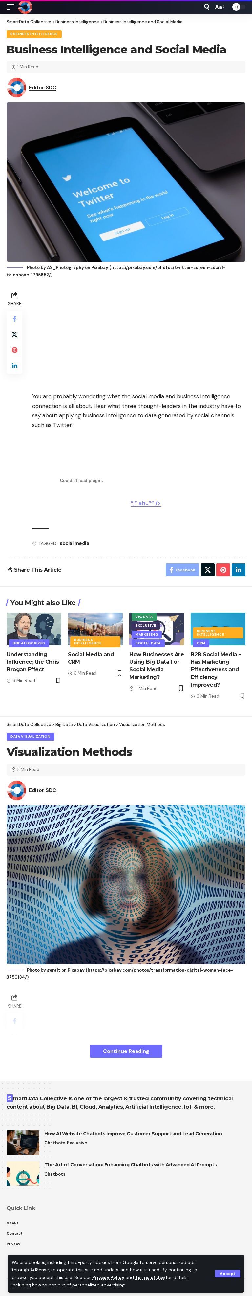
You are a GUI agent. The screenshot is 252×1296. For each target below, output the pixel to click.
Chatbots (54, 1143)
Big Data (144, 617)
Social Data (148, 643)
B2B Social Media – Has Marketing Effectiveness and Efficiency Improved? (216, 669)
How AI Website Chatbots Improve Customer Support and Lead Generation (133, 1134)
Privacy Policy (108, 1277)
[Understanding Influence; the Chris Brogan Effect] (34, 629)
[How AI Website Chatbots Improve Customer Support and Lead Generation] (23, 1142)
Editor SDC (42, 87)
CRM (201, 643)
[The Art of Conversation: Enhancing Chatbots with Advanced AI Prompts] (23, 1173)
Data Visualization (30, 736)
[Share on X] (14, 334)
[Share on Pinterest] (14, 350)
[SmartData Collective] (25, 7)
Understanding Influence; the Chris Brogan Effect (33, 662)
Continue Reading (126, 1051)
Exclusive (146, 625)
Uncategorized (29, 643)
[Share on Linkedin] (14, 366)
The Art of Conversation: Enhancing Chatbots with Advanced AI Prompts (130, 1165)
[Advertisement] (139, 336)
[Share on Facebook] (14, 318)
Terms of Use (150, 1277)
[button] (227, 1273)
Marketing (147, 634)
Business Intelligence (34, 34)
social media (74, 543)
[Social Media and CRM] (95, 629)
